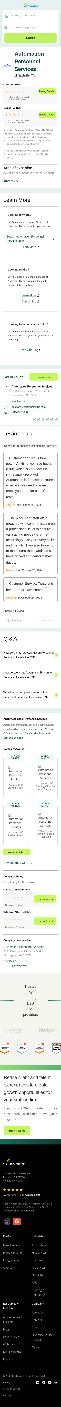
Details (46, 91)
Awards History (17, 852)
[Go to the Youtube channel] (50, 1382)
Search (30, 37)
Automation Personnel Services (23, 947)
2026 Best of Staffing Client (15, 786)
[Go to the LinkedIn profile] (38, 1382)
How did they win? (15, 862)
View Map (17, 401)
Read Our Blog (28, 350)
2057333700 (19, 966)
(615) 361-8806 (20, 412)
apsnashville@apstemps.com (29, 407)
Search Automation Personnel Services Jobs (25, 239)
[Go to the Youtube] (44, 1382)
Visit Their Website (43, 377)
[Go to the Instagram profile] (56, 1382)
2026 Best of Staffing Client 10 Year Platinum (45, 786)
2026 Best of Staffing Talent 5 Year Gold (45, 833)
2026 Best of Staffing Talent (16, 834)
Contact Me (29, 301)
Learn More (29, 247)
